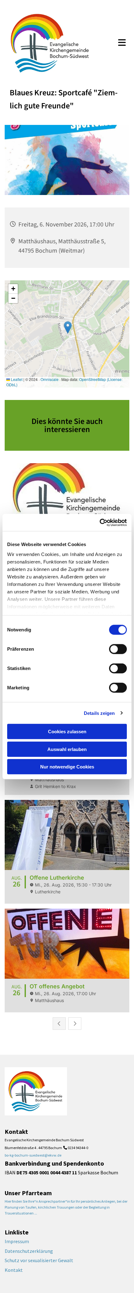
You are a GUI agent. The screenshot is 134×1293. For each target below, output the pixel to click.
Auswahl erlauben (67, 749)
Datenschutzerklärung (29, 1251)
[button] (122, 43)
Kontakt (14, 1270)
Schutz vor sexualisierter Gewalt (39, 1260)
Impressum (17, 1241)
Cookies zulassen (67, 731)
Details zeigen (99, 712)
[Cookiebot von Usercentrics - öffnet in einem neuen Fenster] (99, 522)
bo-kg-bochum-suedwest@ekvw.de (33, 1155)
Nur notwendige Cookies (67, 766)
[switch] (118, 649)
